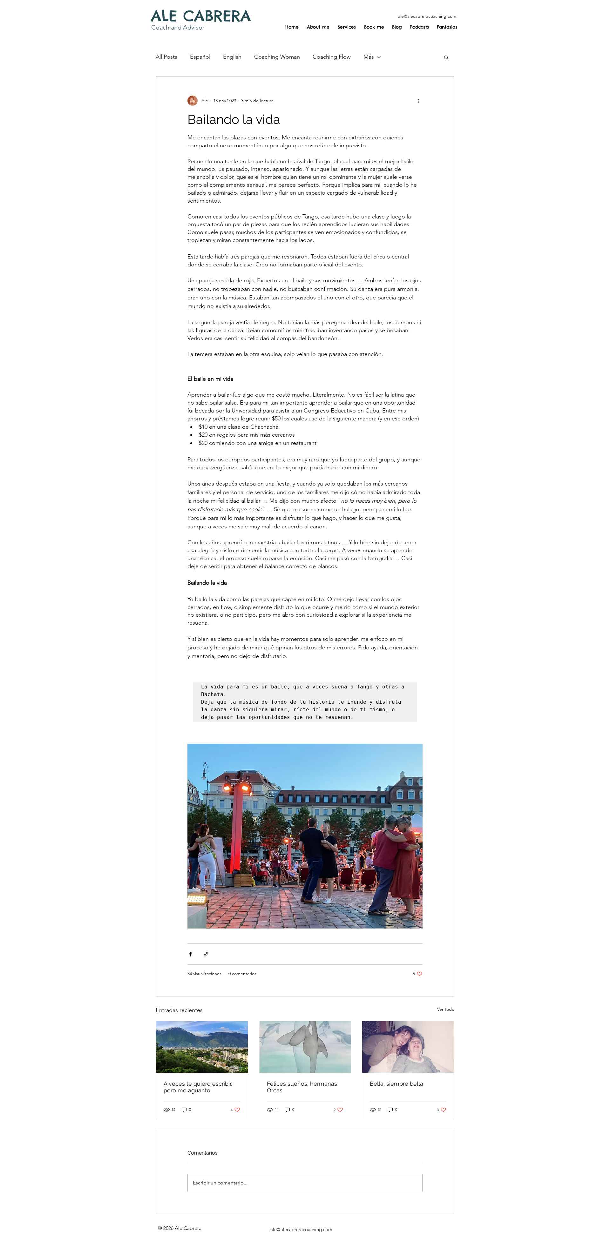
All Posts (166, 56)
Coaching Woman (277, 56)
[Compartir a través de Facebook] (190, 954)
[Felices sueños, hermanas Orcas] (305, 1047)
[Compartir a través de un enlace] (206, 954)
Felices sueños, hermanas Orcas (302, 1087)
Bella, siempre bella (396, 1083)
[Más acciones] (419, 100)
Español (200, 56)
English (232, 56)
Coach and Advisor (178, 27)
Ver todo (445, 1009)
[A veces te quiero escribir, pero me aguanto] (202, 1047)
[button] (446, 57)
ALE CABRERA (201, 15)
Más (368, 56)
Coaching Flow (332, 56)
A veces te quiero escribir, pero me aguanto (198, 1087)
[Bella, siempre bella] (408, 1047)
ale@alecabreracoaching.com (427, 16)
